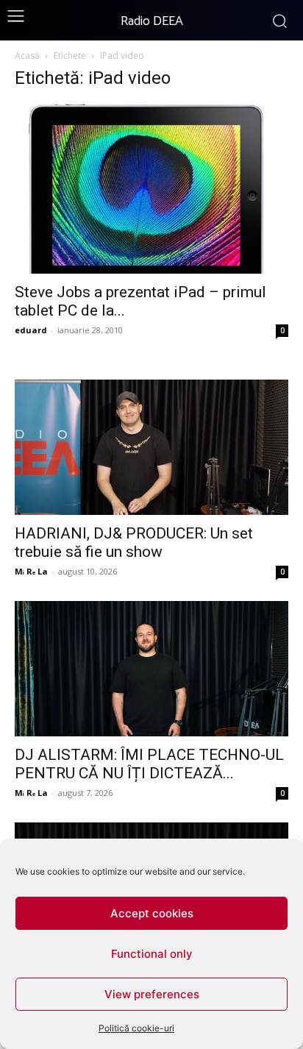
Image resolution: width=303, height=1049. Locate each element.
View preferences (151, 994)
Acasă (27, 55)
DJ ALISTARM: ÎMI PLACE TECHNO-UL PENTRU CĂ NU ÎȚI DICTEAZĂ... (149, 764)
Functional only (152, 954)
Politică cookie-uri (136, 1028)
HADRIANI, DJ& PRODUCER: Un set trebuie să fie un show (134, 542)
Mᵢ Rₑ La (31, 571)
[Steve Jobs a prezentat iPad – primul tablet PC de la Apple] (151, 189)
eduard (31, 329)
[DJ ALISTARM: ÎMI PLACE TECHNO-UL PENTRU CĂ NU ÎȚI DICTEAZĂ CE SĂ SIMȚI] (151, 668)
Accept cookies (151, 913)
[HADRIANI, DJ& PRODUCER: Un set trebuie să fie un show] (151, 447)
